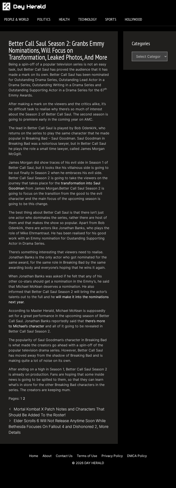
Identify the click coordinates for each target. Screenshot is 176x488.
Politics (43, 19)
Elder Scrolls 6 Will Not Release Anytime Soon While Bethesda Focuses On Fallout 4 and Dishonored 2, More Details (58, 426)
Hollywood (133, 19)
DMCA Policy (137, 456)
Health (64, 19)
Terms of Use (87, 456)
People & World (16, 19)
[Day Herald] (7, 6)
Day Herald (29, 6)
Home (33, 456)
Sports (110, 19)
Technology (87, 19)
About (47, 456)
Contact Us (64, 456)
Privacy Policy (112, 456)
